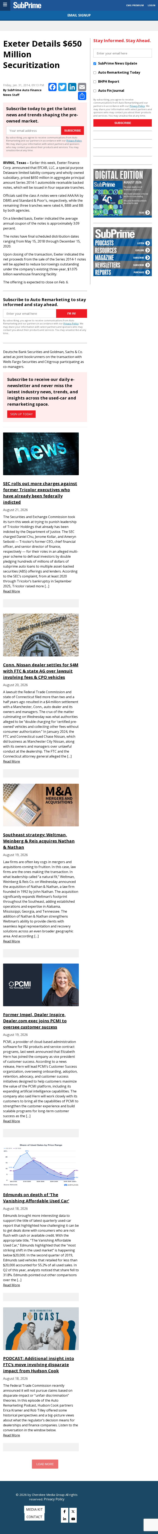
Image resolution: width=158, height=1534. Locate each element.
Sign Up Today (21, 414)
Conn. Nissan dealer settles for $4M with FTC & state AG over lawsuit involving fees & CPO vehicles (40, 671)
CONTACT (34, 1517)
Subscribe (72, 130)
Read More (11, 591)
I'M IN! (71, 313)
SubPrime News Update (117, 63)
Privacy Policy (74, 140)
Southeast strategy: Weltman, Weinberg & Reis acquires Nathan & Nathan (39, 841)
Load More (45, 1464)
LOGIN (151, 5)
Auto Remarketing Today (119, 72)
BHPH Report (108, 81)
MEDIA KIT (34, 1509)
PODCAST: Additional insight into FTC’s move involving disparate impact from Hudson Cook (38, 1365)
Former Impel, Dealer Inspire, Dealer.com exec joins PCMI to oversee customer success (35, 1021)
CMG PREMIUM (135, 5)
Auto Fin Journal (111, 90)
